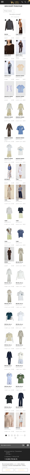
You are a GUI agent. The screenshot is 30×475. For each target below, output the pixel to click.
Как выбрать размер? (15, 14)
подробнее (4, 467)
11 (24, 435)
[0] (28, 2)
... (21, 435)
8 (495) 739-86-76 (11, 459)
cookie (15, 464)
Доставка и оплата (6, 445)
